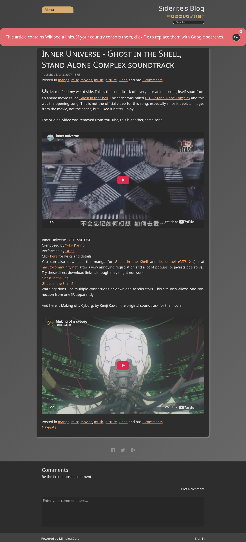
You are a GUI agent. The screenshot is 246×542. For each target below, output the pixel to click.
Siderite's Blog (181, 8)
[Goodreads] (199, 16)
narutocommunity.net (60, 267)
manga (64, 80)
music (99, 80)
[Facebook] (184, 16)
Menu (49, 9)
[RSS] (172, 16)
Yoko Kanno (75, 245)
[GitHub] (195, 16)
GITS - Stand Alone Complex (167, 98)
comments (152, 80)
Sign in (200, 538)
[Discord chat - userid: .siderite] (168, 16)
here (54, 256)
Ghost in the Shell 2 (57, 283)
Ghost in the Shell (93, 98)
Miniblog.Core (69, 538)
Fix (236, 37)
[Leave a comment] (203, 16)
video (123, 80)
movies (86, 80)
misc (75, 80)
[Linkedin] (176, 16)
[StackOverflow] (191, 16)
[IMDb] (180, 16)
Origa (70, 251)
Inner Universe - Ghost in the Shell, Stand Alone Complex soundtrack (112, 58)
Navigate (49, 427)
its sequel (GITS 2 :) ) (179, 261)
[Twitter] (187, 16)
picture (111, 80)
